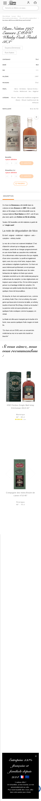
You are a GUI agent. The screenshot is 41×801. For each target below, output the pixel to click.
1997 (36, 76)
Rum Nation (9, 53)
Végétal (36, 91)
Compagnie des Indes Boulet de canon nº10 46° (20, 494)
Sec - (31, 91)
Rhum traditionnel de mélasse (10, 18)
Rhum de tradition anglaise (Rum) (28, 18)
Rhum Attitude (12, 3)
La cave (14, 16)
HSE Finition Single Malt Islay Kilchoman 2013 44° (20, 406)
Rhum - (14, 97)
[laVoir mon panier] (35, 2)
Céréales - (23, 89)
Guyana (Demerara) (12, 48)
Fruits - (17, 91)
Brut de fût (34, 109)
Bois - (17, 89)
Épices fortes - (33, 89)
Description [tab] (8, 196)
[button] (36, 117)
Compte (28, 2)
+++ (37, 70)
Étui (36, 83)
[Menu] (5, 3)
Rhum (19, 16)
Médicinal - (24, 91)
